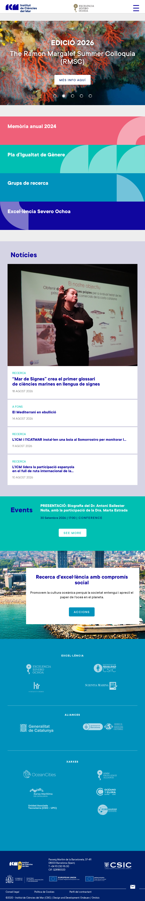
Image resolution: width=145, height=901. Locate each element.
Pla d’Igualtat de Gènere (36, 155)
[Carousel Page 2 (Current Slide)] (63, 96)
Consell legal (12, 892)
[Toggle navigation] (135, 8)
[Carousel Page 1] (54, 96)
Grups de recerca (28, 183)
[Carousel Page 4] (81, 96)
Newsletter (132, 887)
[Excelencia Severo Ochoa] (84, 8)
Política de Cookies (44, 892)
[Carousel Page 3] (72, 96)
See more (73, 533)
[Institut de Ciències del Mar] (21, 8)
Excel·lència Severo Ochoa (39, 212)
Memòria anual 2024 (32, 127)
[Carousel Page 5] (90, 96)
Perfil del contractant (80, 892)
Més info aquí (72, 80)
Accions (82, 612)
